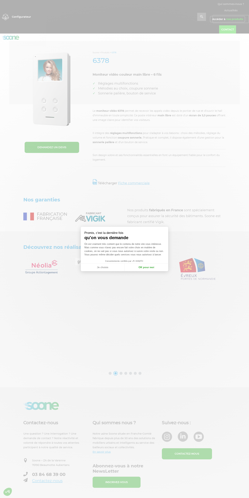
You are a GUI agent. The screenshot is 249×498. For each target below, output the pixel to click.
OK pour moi (146, 267)
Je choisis (102, 267)
